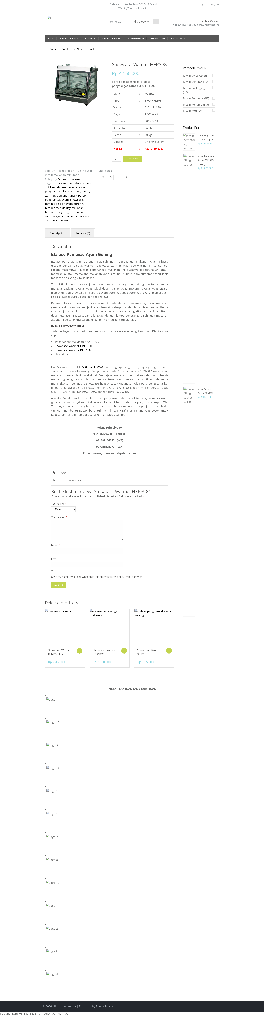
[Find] (156, 21)
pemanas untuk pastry (72, 195)
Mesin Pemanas (193, 98)
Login (202, 4)
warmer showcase (57, 220)
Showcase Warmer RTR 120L (73, 350)
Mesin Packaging (194, 88)
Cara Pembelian (135, 38)
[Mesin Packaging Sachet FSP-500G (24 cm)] (189, 268)
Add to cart (133, 158)
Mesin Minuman (193, 82)
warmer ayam (54, 216)
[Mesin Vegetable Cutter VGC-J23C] (189, 142)
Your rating (58, 503)
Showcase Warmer (70, 179)
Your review (59, 517)
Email (55, 558)
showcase (76, 199)
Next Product (87, 49)
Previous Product (59, 49)
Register (215, 4)
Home (51, 38)
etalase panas (65, 187)
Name (55, 545)
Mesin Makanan (193, 76)
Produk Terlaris (111, 38)
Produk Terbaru (69, 38)
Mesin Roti (190, 110)
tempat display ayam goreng (64, 204)
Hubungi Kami (178, 38)
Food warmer (71, 191)
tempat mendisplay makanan (64, 208)
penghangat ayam (57, 199)
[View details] (65, 627)
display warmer (63, 183)
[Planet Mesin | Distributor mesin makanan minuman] (65, 21)
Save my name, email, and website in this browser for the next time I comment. (97, 576)
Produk (88, 38)
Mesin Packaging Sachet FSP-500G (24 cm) (206, 160)
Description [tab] (57, 233)
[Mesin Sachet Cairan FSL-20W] (189, 501)
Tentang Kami (157, 38)
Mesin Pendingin (194, 104)
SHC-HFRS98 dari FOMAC (87, 367)
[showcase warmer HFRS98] (76, 85)
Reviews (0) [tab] (83, 233)
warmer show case (76, 216)
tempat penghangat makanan (64, 212)
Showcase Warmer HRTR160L (74, 346)
